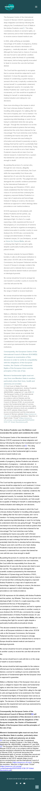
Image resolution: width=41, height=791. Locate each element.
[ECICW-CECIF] (9, 7)
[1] (23, 28)
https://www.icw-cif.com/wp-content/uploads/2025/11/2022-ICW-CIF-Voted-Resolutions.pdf (19, 420)
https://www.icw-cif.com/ (22, 762)
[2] (36, 354)
